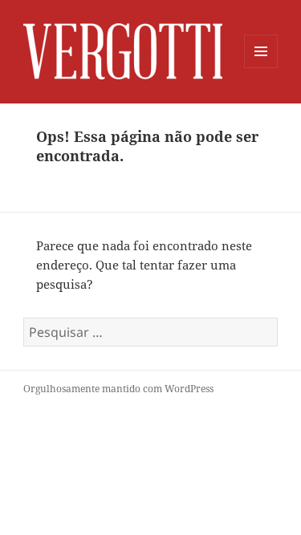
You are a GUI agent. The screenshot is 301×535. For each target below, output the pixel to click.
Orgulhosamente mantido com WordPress (118, 388)
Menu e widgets (261, 67)
